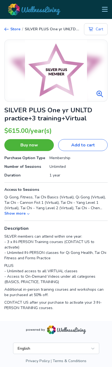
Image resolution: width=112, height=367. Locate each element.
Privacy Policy (38, 360)
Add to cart (83, 145)
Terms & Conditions (69, 360)
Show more (15, 213)
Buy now (29, 145)
